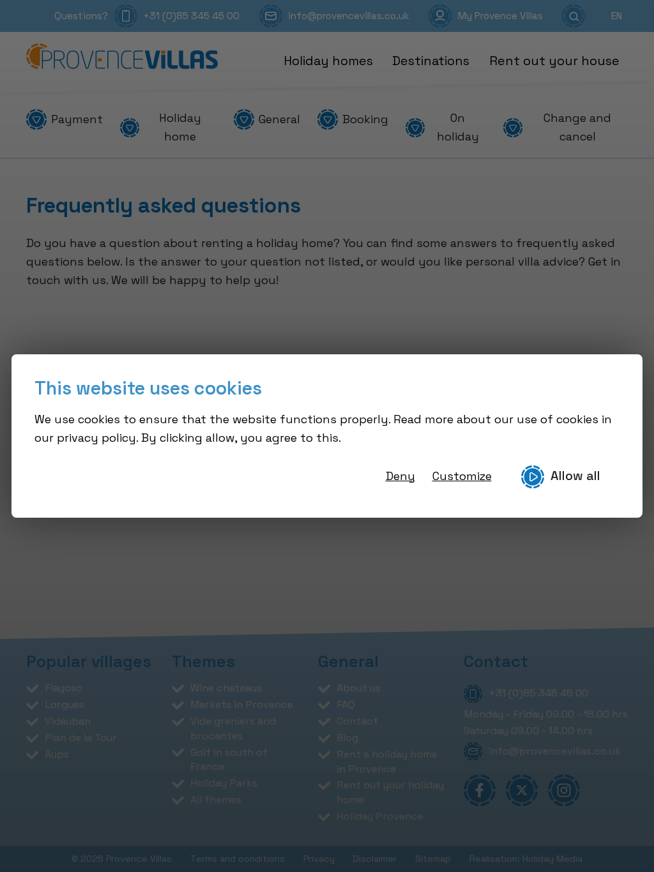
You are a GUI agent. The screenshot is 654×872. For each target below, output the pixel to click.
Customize (462, 476)
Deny (400, 476)
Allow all (575, 476)
